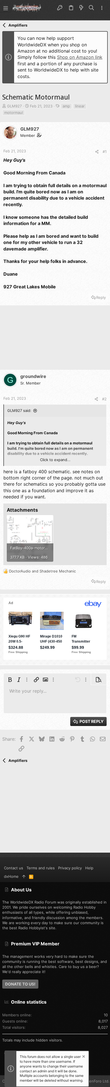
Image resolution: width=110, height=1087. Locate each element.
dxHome (11, 876)
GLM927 (14, 106)
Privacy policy (70, 868)
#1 (105, 151)
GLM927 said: (19, 410)
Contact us (13, 868)
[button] (5, 7)
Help (89, 868)
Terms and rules (41, 868)
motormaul (13, 112)
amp (66, 106)
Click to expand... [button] (55, 459)
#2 (104, 399)
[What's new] (81, 8)
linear (80, 106)
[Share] (97, 151)
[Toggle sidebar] (102, 8)
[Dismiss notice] (83, 1057)
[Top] (23, 876)
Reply (101, 297)
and (42, 571)
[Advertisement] (55, 340)
